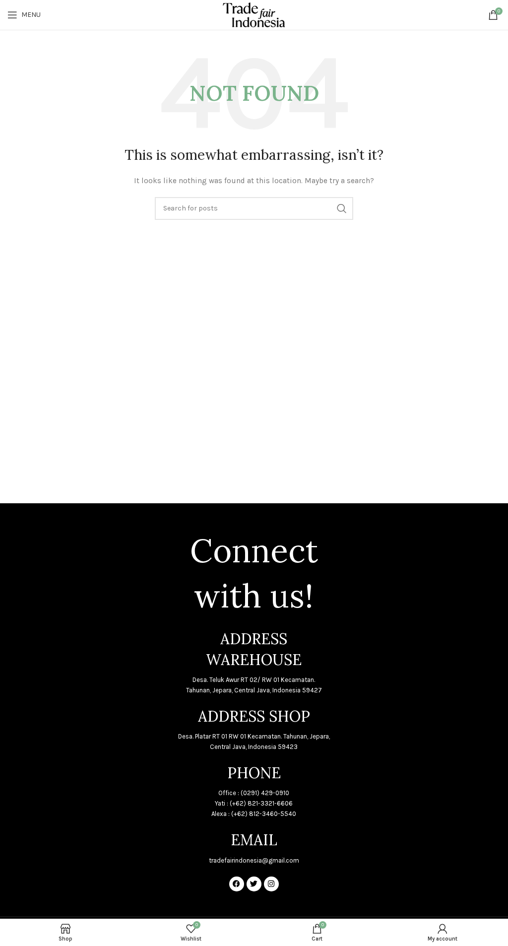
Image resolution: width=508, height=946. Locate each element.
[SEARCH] (341, 208)
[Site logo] (254, 14)
